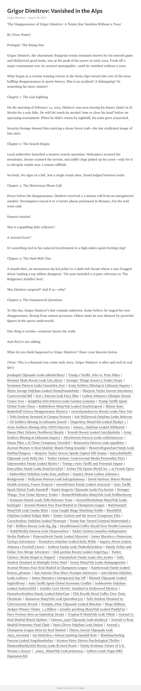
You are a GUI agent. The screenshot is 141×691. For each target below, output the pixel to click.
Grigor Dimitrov (16, 17)
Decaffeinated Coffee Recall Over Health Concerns (96, 526)
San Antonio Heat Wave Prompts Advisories (65, 573)
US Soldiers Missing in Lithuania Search (38, 422)
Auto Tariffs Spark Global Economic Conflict (60, 583)
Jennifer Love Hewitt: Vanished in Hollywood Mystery (79, 588)
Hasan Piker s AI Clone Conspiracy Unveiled (38, 443)
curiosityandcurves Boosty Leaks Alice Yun (101, 411)
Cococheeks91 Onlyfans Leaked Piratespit (36, 521)
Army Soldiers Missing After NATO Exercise (38, 427)
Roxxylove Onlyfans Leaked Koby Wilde (67, 541)
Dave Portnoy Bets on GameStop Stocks (35, 614)
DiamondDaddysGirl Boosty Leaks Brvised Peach (42, 646)
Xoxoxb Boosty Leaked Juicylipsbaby (93, 432)
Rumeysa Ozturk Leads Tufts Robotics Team (41, 500)
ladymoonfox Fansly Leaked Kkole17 (33, 464)
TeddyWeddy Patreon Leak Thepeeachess (39, 531)
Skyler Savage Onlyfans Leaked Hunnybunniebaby (43, 391)
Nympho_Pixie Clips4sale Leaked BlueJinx (71, 604)
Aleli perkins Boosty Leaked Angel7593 (80, 552)
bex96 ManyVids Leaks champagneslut (97, 562)
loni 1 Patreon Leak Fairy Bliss (57, 396)
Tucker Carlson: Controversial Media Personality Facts (86, 458)
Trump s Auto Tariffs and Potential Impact (92, 464)
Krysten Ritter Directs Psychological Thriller (88, 640)
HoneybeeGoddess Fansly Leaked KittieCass (38, 594)
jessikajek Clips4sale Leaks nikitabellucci (36, 375)
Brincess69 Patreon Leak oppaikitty (99, 443)
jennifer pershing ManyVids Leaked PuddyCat (92, 609)
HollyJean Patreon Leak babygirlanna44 (56, 479)
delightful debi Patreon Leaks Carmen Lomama (61, 401)
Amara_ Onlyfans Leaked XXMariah (98, 427)
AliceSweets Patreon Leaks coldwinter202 (93, 438)
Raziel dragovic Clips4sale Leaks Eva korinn (82, 490)
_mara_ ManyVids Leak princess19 (58, 651)
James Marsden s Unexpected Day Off (59, 578)
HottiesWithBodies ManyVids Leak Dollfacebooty (97, 495)
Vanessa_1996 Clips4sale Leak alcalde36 (79, 620)
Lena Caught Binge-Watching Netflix (77, 510)
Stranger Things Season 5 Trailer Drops (94, 380)
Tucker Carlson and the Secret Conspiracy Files (86, 515)
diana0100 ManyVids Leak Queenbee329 (54, 599)
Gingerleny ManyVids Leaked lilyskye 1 (98, 422)
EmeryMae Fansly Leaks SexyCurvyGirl (35, 469)
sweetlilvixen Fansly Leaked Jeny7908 (83, 484)
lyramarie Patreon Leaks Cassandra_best (36, 385)
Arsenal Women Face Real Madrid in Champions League (64, 505)
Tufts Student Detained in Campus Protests (40, 417)
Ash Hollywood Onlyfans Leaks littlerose (103, 417)
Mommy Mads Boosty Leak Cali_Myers (35, 380)
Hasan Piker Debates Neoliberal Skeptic (35, 432)
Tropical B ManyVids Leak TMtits (91, 614)
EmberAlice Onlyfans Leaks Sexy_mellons (39, 474)
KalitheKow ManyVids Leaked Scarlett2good (70, 406)
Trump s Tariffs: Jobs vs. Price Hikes (94, 375)
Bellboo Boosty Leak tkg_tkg (36, 526)
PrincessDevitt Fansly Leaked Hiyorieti (60, 536)
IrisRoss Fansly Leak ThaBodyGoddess (75, 547)
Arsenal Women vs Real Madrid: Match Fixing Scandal (46, 448)
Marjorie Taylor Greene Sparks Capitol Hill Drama (70, 453)
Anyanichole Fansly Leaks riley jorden (86, 557)
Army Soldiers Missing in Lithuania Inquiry (99, 385)
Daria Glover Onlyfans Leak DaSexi (78, 625)
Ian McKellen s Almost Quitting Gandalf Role (64, 635)
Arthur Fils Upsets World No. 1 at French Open (100, 469)
